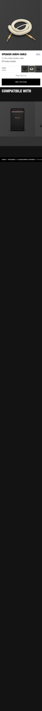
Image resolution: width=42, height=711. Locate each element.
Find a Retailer (21, 82)
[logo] (8, 8)
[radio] (24, 69)
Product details (10, 61)
